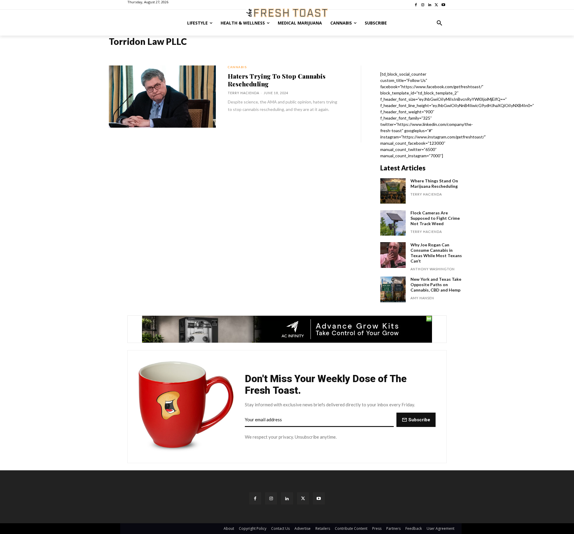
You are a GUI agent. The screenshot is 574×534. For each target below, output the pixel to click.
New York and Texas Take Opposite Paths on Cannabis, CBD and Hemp (435, 284)
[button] (439, 23)
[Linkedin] (287, 498)
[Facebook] (255, 498)
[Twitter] (303, 498)
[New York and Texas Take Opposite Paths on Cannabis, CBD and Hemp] (393, 289)
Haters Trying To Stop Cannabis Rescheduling (277, 80)
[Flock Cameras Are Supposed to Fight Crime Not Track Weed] (393, 223)
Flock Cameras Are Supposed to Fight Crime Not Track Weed (435, 218)
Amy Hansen (422, 298)
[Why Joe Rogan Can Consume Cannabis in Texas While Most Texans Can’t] (393, 255)
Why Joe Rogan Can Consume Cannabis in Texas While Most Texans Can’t (436, 252)
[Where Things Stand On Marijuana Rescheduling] (393, 191)
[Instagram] (271, 498)
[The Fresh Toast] (287, 13)
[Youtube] (319, 498)
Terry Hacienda (243, 93)
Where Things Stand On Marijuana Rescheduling (434, 183)
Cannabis (237, 66)
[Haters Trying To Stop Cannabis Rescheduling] (162, 96)
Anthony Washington (432, 269)
